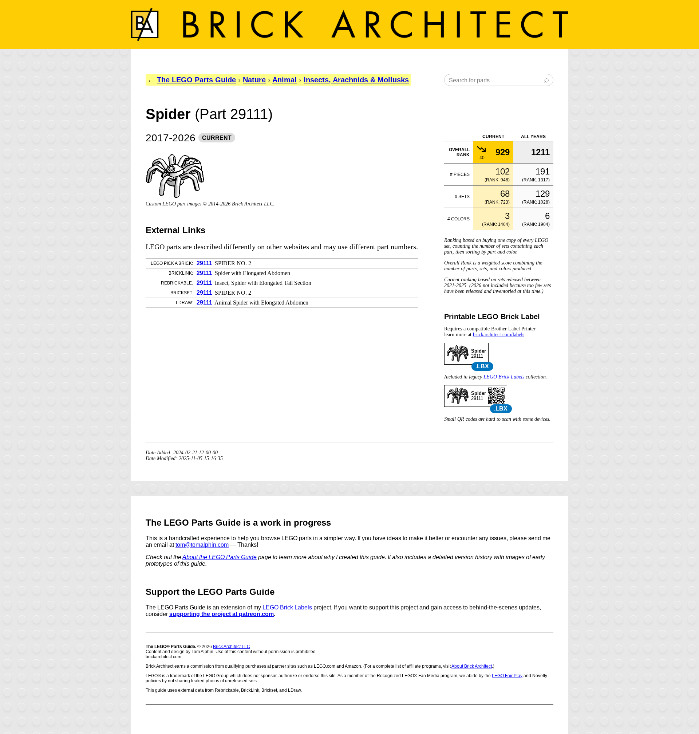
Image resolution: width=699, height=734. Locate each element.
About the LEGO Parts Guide (219, 557)
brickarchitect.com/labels (498, 334)
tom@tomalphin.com (202, 545)
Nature (254, 80)
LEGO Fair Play (507, 675)
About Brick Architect (471, 666)
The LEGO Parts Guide (196, 80)
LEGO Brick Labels (503, 377)
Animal (284, 80)
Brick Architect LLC (231, 646)
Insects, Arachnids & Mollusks (356, 80)
